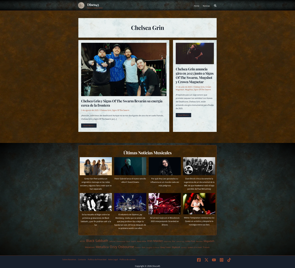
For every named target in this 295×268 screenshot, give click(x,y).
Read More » (88, 126)
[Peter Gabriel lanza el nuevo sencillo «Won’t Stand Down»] (130, 166)
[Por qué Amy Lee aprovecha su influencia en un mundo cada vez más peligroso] (165, 166)
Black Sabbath (97, 240)
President (138, 247)
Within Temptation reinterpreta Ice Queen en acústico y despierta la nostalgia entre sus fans (199, 221)
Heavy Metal (141, 241)
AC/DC (82, 241)
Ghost (128, 241)
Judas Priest (167, 241)
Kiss (173, 241)
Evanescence (121, 241)
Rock (143, 247)
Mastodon (199, 241)
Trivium (206, 247)
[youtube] (214, 260)
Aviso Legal (113, 259)
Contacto (82, 259)
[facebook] (199, 260)
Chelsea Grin (105, 110)
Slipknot (176, 247)
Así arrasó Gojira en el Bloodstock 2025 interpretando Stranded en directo (164, 221)
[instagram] (222, 260)
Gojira (133, 241)
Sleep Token (165, 247)
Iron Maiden (155, 241)
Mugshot (189, 89)
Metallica (102, 247)
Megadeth (209, 241)
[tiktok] (229, 260)
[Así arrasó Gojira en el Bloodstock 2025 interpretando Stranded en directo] (165, 203)
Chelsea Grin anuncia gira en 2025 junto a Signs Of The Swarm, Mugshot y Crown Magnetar (195, 75)
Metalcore (90, 247)
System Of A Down (195, 247)
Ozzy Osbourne (122, 246)
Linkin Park (190, 241)
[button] (215, 6)
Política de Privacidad (97, 259)
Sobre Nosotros (69, 259)
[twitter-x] (207, 260)
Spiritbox (184, 247)
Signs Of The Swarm (120, 110)
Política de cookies (128, 259)
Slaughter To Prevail (152, 247)
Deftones (112, 241)
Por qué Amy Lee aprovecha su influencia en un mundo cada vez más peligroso (164, 182)
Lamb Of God (180, 241)
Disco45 (93, 4)
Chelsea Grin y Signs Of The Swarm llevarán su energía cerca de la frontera (121, 103)
